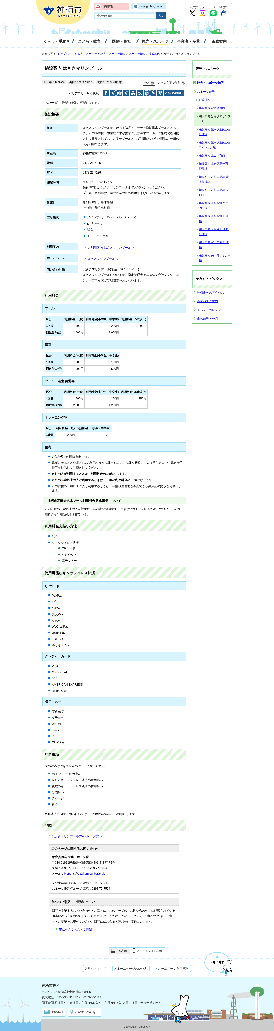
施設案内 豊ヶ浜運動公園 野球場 (215, 132)
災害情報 (108, 6)
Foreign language (151, 6)
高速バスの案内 (207, 301)
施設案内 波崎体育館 (212, 108)
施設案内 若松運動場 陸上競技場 (214, 179)
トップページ (65, 53)
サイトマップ (97, 968)
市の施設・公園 (207, 318)
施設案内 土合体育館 (212, 155)
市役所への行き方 (87, 1012)
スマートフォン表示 (149, 950)
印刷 (146, 82)
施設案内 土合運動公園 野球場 (213, 166)
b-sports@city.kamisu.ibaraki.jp (84, 873)
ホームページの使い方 (132, 968)
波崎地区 (154, 53)
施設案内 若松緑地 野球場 (214, 219)
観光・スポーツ (87, 53)
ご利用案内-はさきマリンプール (109, 247)
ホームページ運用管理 (173, 968)
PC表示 (122, 950)
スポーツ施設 (137, 53)
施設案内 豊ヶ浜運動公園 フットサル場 (215, 145)
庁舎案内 (57, 1012)
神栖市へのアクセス (210, 292)
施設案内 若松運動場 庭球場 (214, 192)
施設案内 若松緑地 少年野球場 (214, 232)
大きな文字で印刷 (169, 82)
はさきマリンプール (101, 258)
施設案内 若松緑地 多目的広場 (214, 206)
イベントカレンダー (210, 310)
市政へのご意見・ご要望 (75, 929)
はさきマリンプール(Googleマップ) (75, 836)
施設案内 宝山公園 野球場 (214, 245)
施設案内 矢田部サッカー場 (215, 258)
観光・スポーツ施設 (113, 53)
